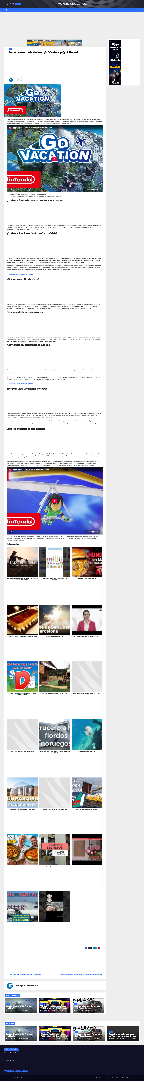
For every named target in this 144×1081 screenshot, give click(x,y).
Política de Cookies (9, 1060)
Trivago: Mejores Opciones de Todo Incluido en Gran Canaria (53, 1007)
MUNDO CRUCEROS (71, 4)
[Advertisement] (72, 23)
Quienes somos (74, 10)
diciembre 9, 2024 (81, 1038)
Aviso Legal (7, 1056)
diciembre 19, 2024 (13, 1038)
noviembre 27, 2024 (115, 1038)
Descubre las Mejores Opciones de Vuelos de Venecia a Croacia (122, 1035)
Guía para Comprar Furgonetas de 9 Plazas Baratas (87, 1007)
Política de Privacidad (10, 1052)
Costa (35, 10)
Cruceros (20, 10)
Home (87, 1077)
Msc (28, 10)
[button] (139, 10)
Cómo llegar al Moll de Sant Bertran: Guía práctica (24, 974)
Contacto (86, 10)
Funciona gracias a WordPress (10, 1077)
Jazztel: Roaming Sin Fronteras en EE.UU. (19, 1007)
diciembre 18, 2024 (47, 1038)
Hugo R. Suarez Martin (22, 79)
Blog (64, 10)
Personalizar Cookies (106, 1077)
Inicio (12, 10)
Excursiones (54, 10)
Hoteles (44, 10)
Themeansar (28, 1077)
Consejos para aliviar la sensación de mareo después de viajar (80, 974)
